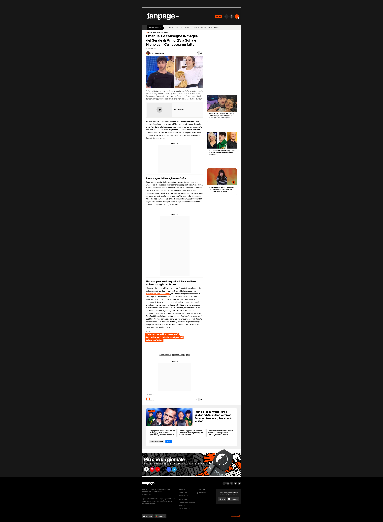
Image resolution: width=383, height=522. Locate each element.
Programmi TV (150, 394)
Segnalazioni (183, 492)
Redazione (182, 505)
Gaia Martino (160, 53)
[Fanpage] (149, 483)
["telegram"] (174, 469)
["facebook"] (168, 469)
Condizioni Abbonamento (187, 502)
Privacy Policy (183, 496)
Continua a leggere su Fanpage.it (174, 354)
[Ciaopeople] (236, 517)
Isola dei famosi (213, 27)
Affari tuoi (188, 27)
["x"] (163, 469)
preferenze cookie (185, 508)
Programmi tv (155, 27)
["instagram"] (152, 469)
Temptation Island (200, 27)
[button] (201, 53)
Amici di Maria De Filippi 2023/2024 (158, 32)
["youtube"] (157, 469)
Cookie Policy (183, 499)
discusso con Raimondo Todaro (158, 294)
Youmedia (182, 489)
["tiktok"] (146, 469)
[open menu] (144, 27)
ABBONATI (218, 16)
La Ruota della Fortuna (175, 27)
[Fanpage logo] (160, 16)
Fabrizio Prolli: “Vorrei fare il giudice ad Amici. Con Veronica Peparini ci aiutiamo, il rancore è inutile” (212, 416)
